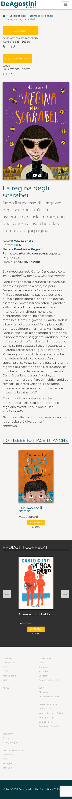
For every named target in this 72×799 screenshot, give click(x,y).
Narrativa (43, 671)
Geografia (44, 675)
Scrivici (6, 738)
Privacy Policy (46, 717)
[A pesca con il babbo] (36, 583)
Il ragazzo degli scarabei (30, 509)
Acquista (20, 30)
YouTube (7, 767)
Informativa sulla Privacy (52, 713)
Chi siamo (44, 692)
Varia (41, 662)
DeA (17, 245)
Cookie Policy (46, 721)
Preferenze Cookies (49, 726)
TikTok (6, 759)
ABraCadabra (9, 675)
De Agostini (9, 662)
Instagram (8, 763)
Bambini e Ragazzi (41, 15)
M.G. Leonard (23, 240)
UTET (5, 671)
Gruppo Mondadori (49, 696)
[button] (7, 594)
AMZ (5, 680)
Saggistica (44, 667)
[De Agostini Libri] (4, 15)
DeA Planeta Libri (19, 4)
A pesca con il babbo (35, 614)
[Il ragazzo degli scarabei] (36, 476)
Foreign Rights (10, 742)
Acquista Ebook (17, 58)
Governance (45, 708)
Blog (6, 688)
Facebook (8, 754)
